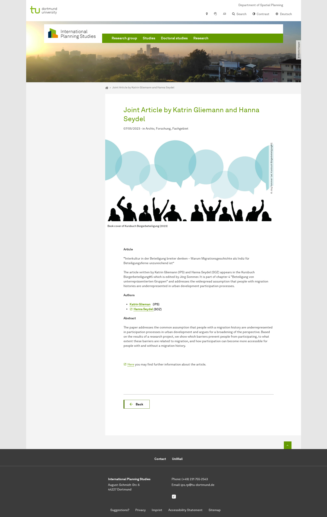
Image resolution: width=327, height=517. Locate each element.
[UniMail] (224, 14)
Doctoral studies (174, 38)
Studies (149, 38)
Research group (124, 38)
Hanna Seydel (144, 309)
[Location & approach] (207, 14)
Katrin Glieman (140, 304)
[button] (137, 404)
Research (200, 38)
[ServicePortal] (215, 14)
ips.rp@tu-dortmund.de (197, 485)
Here (131, 364)
